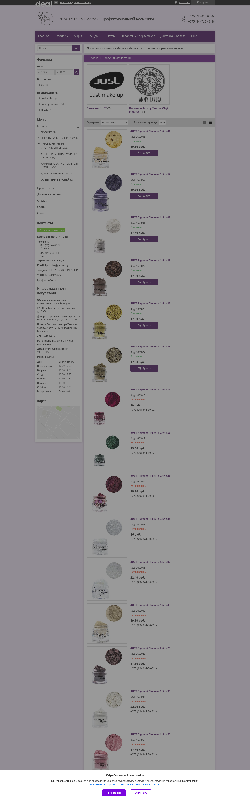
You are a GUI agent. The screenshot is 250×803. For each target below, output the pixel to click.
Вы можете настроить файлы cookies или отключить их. (123, 784)
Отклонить (141, 792)
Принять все (114, 792)
